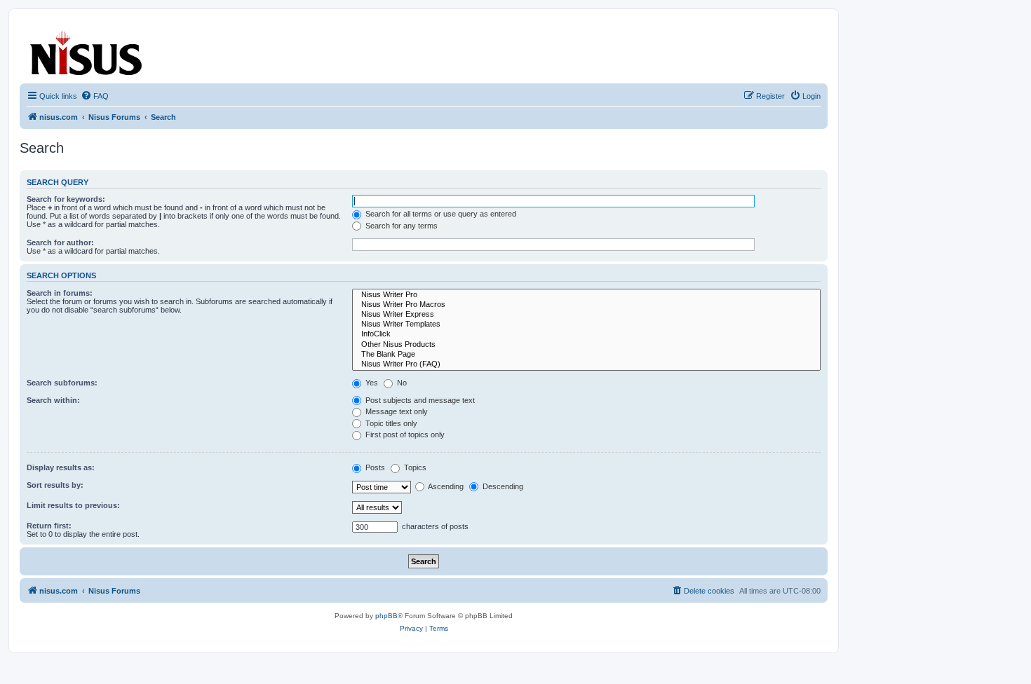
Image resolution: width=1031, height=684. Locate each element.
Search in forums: (60, 293)
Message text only (395, 411)
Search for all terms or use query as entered (439, 214)
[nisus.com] (87, 50)
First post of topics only (404, 434)
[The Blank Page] (586, 355)
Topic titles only (390, 423)
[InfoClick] (586, 334)
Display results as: (61, 467)
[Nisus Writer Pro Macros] (586, 305)
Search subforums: (62, 382)
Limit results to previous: (73, 505)
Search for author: (60, 242)
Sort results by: (55, 485)
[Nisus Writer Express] (586, 315)
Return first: (49, 525)
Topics (414, 467)
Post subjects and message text (419, 400)
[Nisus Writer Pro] (586, 295)
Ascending (445, 486)
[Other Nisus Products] (586, 345)
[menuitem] (95, 96)
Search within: (53, 400)
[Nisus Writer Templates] (586, 324)
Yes (370, 382)
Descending (501, 486)
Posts (374, 467)
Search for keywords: (66, 199)
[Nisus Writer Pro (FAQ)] (586, 364)
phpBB (386, 616)
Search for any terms (400, 225)
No (401, 382)
